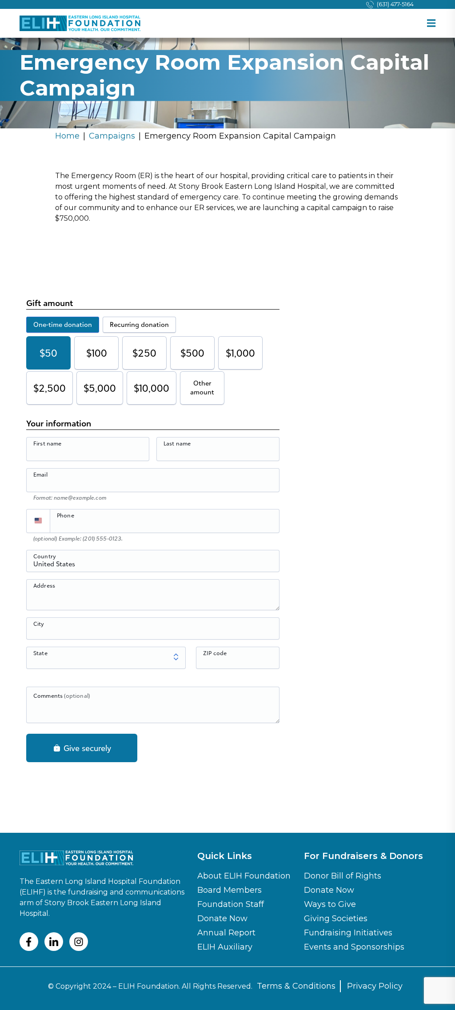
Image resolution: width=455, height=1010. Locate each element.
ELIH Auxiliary (224, 947)
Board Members (229, 890)
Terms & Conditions (296, 986)
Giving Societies (335, 918)
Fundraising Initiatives (348, 933)
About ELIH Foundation (244, 876)
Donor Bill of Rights (342, 876)
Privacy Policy (375, 986)
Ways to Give (330, 904)
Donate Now (222, 918)
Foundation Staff (230, 904)
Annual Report (226, 933)
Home (67, 136)
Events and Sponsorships (354, 947)
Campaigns (112, 136)
